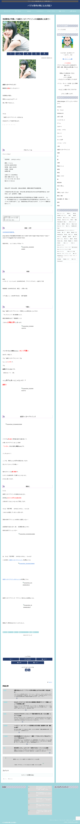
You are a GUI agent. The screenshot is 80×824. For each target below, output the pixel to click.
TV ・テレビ (11, 632)
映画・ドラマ (36, 632)
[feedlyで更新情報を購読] (26, 670)
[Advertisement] (28, 645)
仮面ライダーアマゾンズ (24, 632)
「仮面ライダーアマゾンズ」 (15, 560)
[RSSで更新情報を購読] (29, 670)
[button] (44, 53)
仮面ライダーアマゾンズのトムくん (12, 579)
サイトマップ (62, 820)
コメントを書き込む (27, 775)
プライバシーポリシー (54, 820)
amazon (5, 632)
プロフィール (69, 820)
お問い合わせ (75, 820)
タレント (16, 632)
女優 (31, 632)
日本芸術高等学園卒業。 (9, 232)
